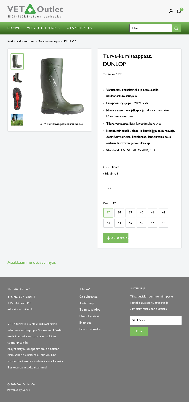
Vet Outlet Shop (41, 28)
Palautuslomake (90, 329)
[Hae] (176, 28)
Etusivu (13, 28)
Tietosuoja (86, 303)
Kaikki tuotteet (25, 41)
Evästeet (85, 322)
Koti (10, 41)
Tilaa (138, 331)
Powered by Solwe (18, 389)
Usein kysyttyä (89, 316)
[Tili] (171, 11)
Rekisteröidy (119, 238)
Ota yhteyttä (79, 28)
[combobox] (151, 28)
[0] (178, 11)
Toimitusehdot (89, 309)
